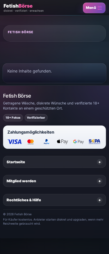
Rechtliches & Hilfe (24, 200)
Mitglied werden (21, 181)
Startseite (16, 162)
